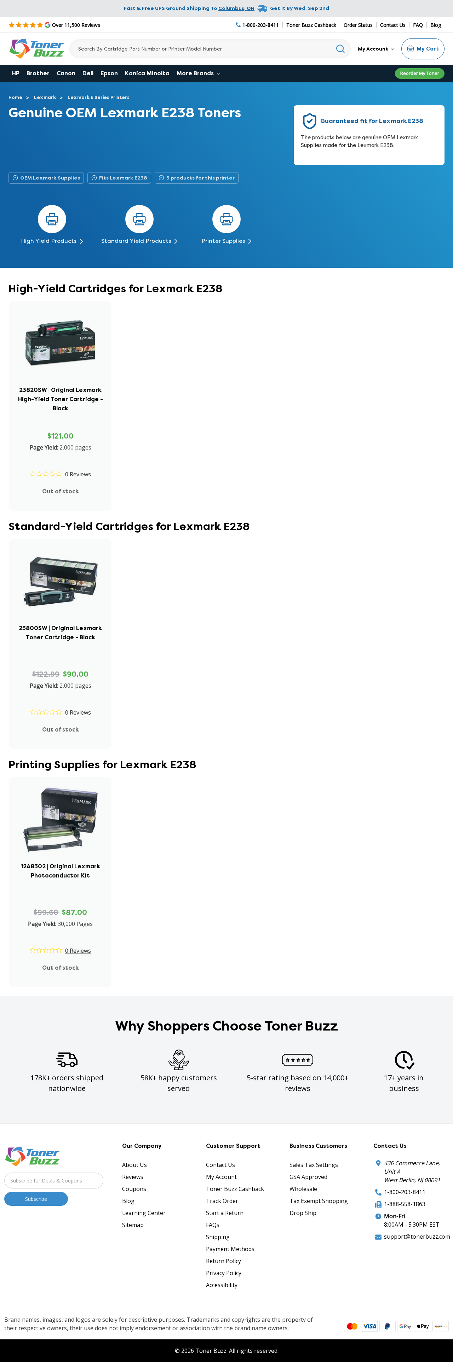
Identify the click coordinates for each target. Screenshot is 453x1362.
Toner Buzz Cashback (311, 25)
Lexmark (45, 97)
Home (15, 97)
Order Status (358, 25)
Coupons (134, 1189)
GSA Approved (308, 1177)
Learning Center (144, 1213)
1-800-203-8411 (404, 1192)
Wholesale (303, 1189)
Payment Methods (230, 1249)
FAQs (212, 1225)
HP (15, 73)
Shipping (218, 1237)
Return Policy (223, 1261)
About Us (134, 1165)
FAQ (418, 25)
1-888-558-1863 (404, 1204)
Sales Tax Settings (313, 1165)
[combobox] (210, 48)
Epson (109, 73)
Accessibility (221, 1285)
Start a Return (224, 1213)
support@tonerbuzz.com (417, 1236)
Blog (435, 25)
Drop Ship (302, 1213)
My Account (373, 49)
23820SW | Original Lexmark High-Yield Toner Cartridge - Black (60, 399)
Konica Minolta (147, 73)
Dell (87, 73)
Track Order (222, 1201)
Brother (38, 73)
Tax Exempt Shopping (318, 1201)
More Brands (196, 73)
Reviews (132, 1177)
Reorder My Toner (419, 73)
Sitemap (133, 1225)
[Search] (340, 48)
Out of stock (60, 491)
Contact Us (393, 25)
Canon (66, 73)
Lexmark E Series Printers (99, 97)
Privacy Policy (223, 1273)
